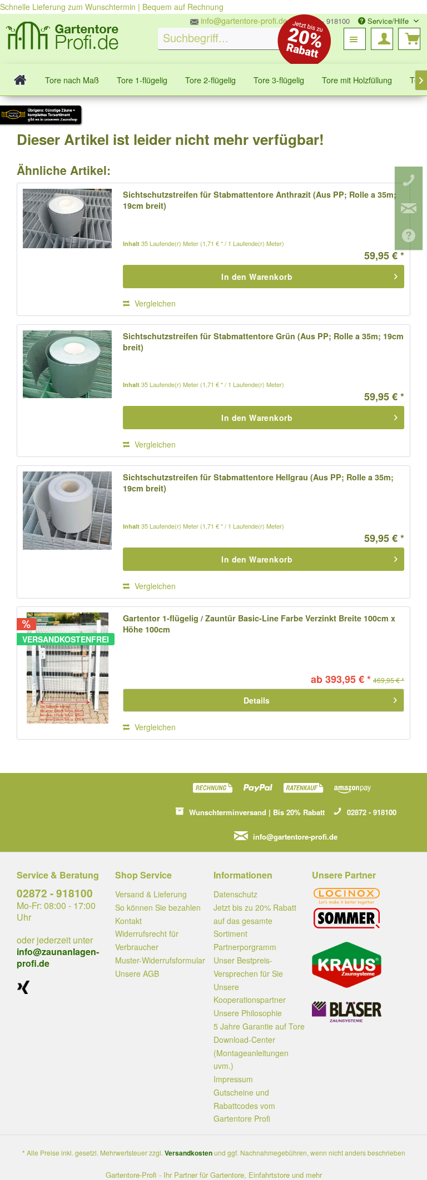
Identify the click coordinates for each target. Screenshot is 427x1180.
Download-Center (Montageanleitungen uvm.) (251, 1053)
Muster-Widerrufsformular (160, 960)
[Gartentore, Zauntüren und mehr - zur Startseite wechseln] (62, 37)
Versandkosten (188, 1153)
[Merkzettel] (355, 39)
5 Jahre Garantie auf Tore (259, 1026)
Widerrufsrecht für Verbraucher (146, 940)
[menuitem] (227, 39)
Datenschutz (235, 894)
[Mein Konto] (382, 39)
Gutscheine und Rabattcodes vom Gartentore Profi (244, 1105)
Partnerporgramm (245, 946)
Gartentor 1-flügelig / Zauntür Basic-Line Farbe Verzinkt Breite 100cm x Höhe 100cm (259, 623)
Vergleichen (154, 303)
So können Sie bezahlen (158, 907)
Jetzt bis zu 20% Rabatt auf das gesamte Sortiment (255, 921)
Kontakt (128, 920)
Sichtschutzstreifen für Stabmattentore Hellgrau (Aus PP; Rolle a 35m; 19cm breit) (258, 482)
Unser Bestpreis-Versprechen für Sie (248, 967)
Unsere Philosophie (248, 1012)
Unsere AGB (137, 973)
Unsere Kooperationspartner (250, 993)
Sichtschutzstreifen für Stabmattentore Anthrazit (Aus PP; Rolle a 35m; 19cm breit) (259, 200)
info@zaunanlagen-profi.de (58, 957)
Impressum (233, 1078)
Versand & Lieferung (151, 894)
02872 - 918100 (55, 893)
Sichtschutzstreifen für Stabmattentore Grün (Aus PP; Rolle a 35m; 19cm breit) (263, 341)
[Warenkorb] (409, 39)
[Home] (20, 79)
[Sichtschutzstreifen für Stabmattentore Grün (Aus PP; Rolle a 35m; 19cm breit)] (67, 390)
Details (257, 700)
